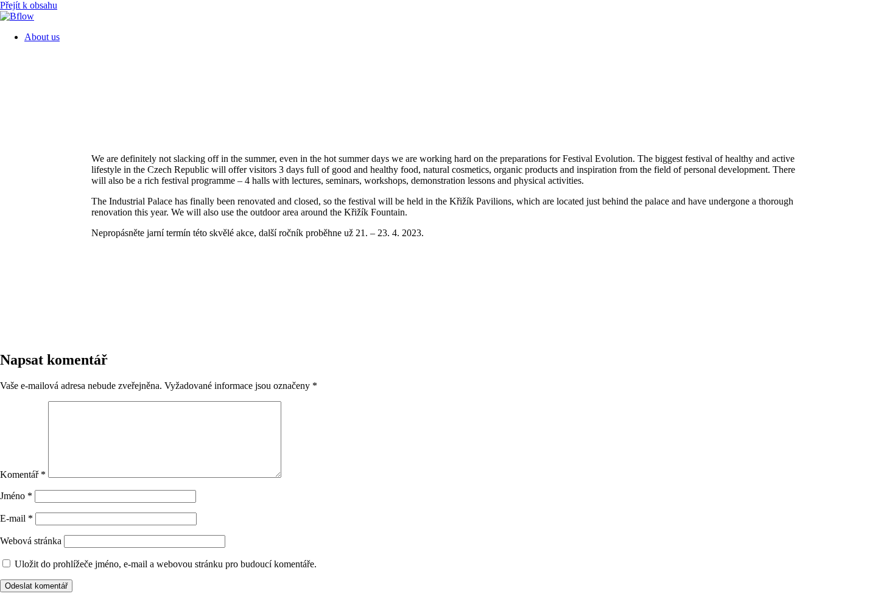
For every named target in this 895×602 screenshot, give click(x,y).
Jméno (16, 496)
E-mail (16, 518)
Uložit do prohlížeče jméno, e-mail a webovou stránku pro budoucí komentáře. (166, 564)
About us (42, 37)
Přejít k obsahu (28, 5)
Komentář (23, 474)
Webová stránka (30, 541)
